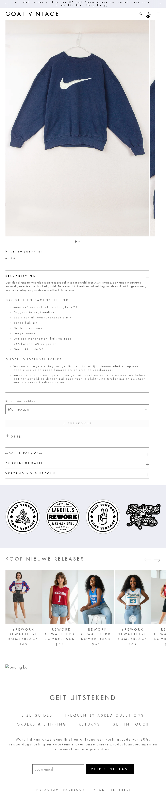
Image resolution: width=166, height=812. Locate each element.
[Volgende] (159, 4)
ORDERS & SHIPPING (42, 724)
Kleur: (21, 400)
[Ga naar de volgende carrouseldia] (157, 559)
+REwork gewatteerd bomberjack (24, 634)
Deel (16, 437)
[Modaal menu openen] (158, 14)
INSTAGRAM (47, 789)
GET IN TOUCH (131, 724)
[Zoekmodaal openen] (141, 14)
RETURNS (89, 724)
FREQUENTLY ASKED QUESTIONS (104, 715)
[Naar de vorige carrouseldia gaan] (147, 559)
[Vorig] (6, 4)
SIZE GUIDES (37, 715)
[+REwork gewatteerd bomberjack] (23, 597)
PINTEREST (120, 789)
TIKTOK (97, 789)
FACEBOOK (74, 789)
